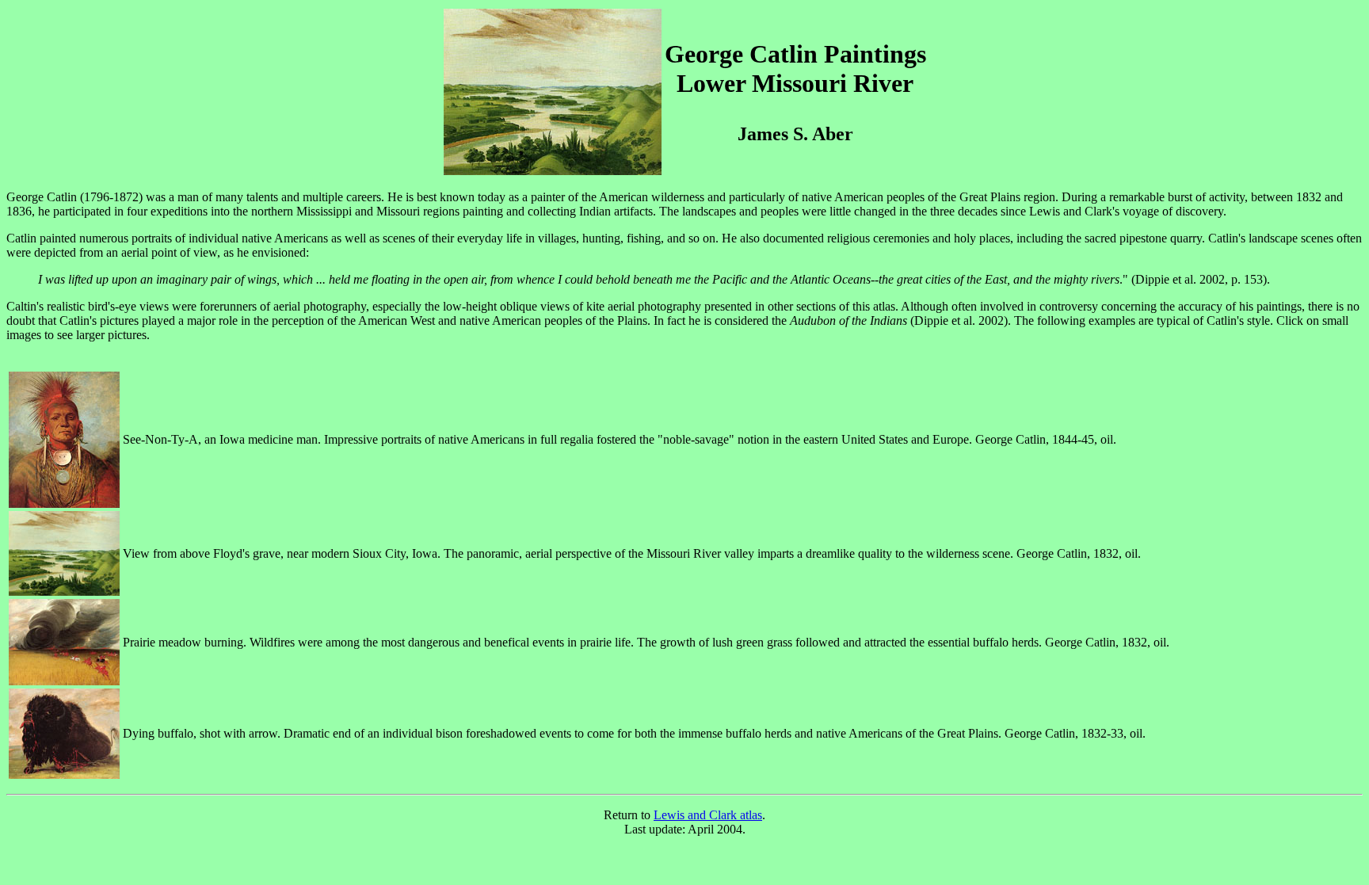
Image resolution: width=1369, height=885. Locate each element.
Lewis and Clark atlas (708, 815)
